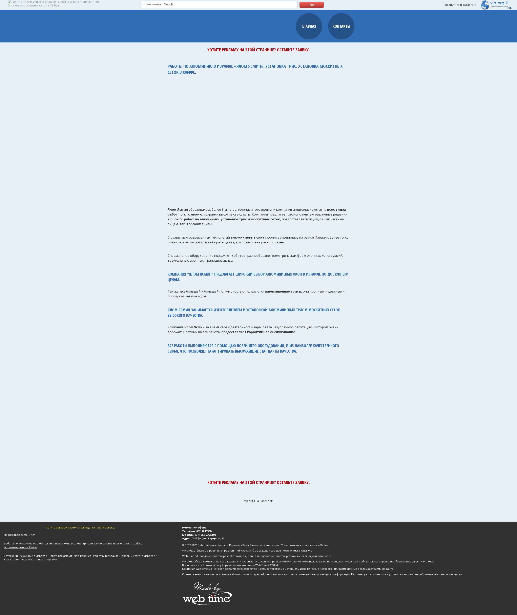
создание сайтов (211, 556)
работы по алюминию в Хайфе (24, 543)
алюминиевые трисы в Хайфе (122, 543)
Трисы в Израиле (46, 559)
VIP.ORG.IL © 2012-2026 (196, 561)
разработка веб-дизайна (239, 556)
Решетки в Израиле (106, 556)
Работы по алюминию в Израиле (70, 556)
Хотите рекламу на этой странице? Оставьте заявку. (258, 49)
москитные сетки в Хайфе (20, 547)
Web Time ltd (190, 556)
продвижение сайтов (271, 556)
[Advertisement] (258, 139)
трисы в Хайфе (92, 543)
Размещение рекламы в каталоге (290, 550)
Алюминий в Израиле (34, 556)
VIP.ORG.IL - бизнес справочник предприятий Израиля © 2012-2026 (224, 550)
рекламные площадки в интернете (309, 556)
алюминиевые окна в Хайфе (63, 543)
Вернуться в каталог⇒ (460, 5)
